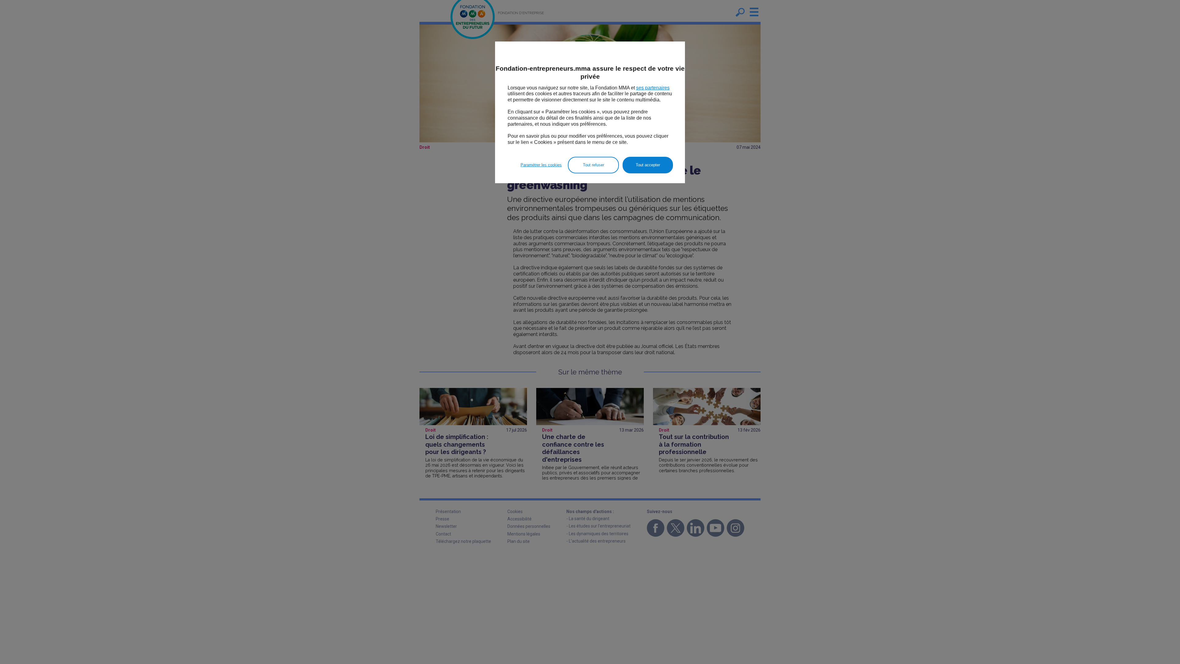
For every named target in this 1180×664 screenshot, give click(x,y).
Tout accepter (648, 165)
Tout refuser (593, 165)
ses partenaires (653, 87)
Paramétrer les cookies (541, 165)
